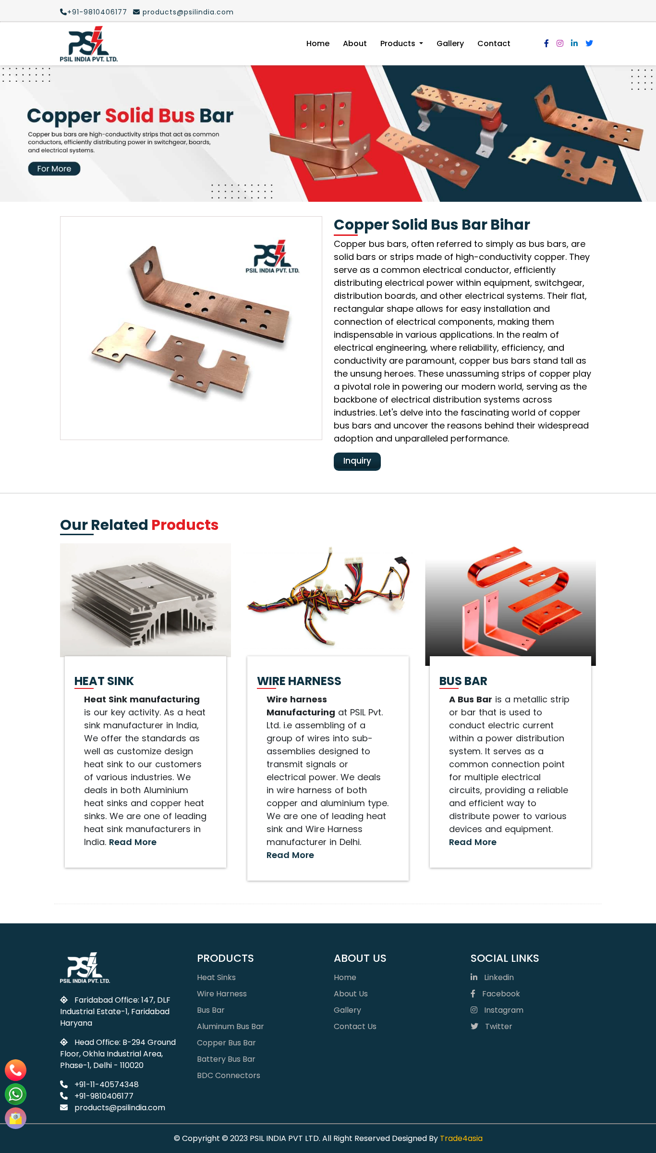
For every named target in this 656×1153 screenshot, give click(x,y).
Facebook (500, 993)
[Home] (89, 44)
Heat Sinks (216, 977)
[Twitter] (589, 43)
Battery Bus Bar (226, 1059)
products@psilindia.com (187, 12)
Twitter (497, 1026)
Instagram (502, 1010)
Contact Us (355, 1026)
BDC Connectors (228, 1075)
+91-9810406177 (97, 12)
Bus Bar (211, 1010)
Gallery (450, 43)
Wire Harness (222, 993)
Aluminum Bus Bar (230, 1026)
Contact (493, 43)
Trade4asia (461, 1138)
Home (317, 43)
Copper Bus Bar (226, 1042)
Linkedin (498, 977)
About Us (351, 993)
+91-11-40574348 (106, 1084)
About (355, 43)
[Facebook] (546, 43)
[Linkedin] (574, 43)
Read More (133, 842)
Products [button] (398, 43)
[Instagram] (560, 43)
